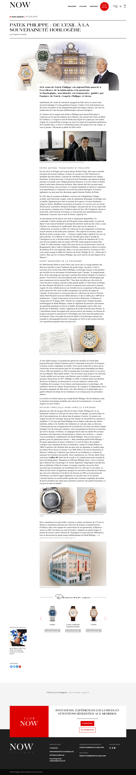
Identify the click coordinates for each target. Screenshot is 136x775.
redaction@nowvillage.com (92, 756)
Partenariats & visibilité (62, 752)
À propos (54, 748)
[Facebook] (11, 666)
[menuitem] (72, 6)
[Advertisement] (73, 654)
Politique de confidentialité (57, 760)
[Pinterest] (20, 666)
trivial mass (38, 772)
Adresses (94, 6)
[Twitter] (14, 666)
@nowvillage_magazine (79, 692)
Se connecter (87, 730)
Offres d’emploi (57, 755)
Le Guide (83, 6)
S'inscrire (87, 723)
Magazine (72, 6)
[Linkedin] (17, 666)
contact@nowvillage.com (91, 747)
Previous (41, 618)
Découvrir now (51, 630)
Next (105, 618)
